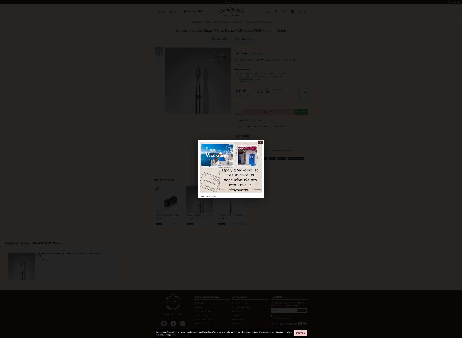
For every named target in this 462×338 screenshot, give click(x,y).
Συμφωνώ (300, 333)
